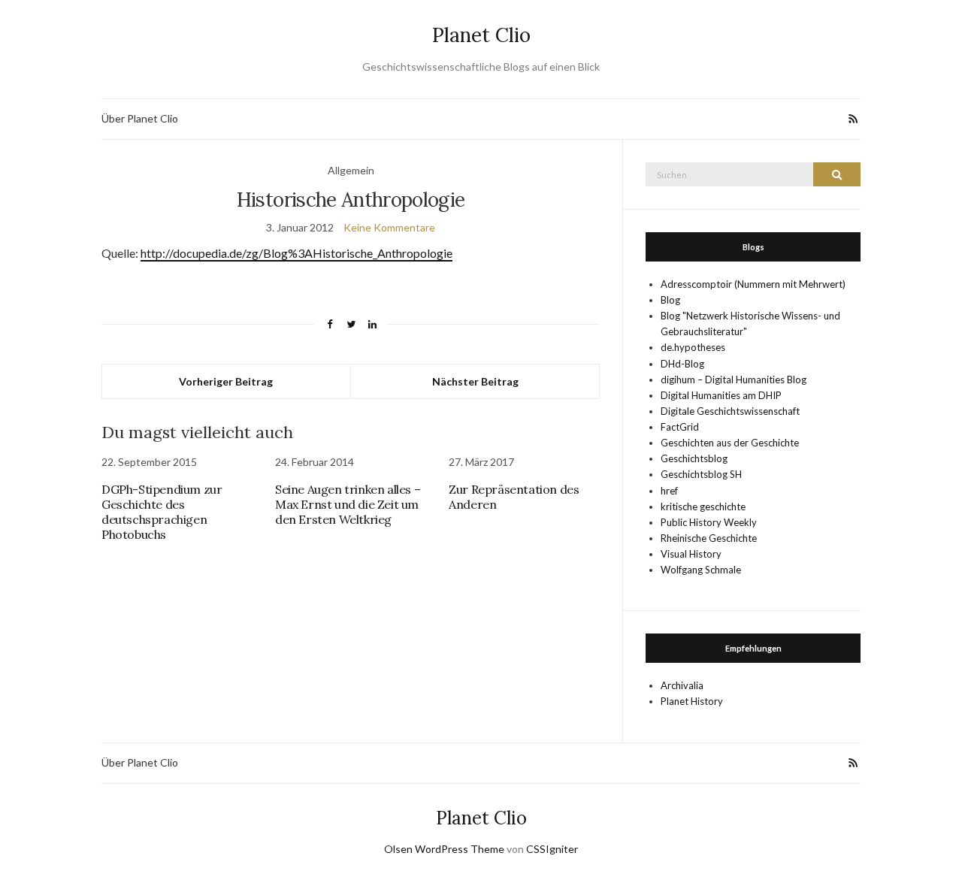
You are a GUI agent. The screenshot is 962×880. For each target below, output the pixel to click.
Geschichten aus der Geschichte (730, 443)
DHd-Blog (682, 364)
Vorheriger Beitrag (226, 381)
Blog (670, 300)
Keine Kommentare (389, 227)
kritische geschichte (703, 506)
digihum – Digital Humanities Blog (733, 379)
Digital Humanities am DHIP (721, 395)
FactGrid (680, 427)
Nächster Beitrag (475, 381)
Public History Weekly (709, 522)
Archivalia (682, 685)
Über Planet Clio (139, 118)
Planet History (692, 701)
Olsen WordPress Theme (444, 848)
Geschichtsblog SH (701, 474)
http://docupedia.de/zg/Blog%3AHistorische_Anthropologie (296, 253)
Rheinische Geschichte (709, 538)
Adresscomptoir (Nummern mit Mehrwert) (753, 284)
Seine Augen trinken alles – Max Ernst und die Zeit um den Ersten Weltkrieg (347, 504)
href (669, 491)
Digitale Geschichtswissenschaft (730, 411)
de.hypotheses (693, 347)
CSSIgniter (552, 848)
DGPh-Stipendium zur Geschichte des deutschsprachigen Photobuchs (161, 512)
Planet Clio (481, 35)
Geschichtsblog (694, 458)
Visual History (691, 554)
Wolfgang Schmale (701, 570)
